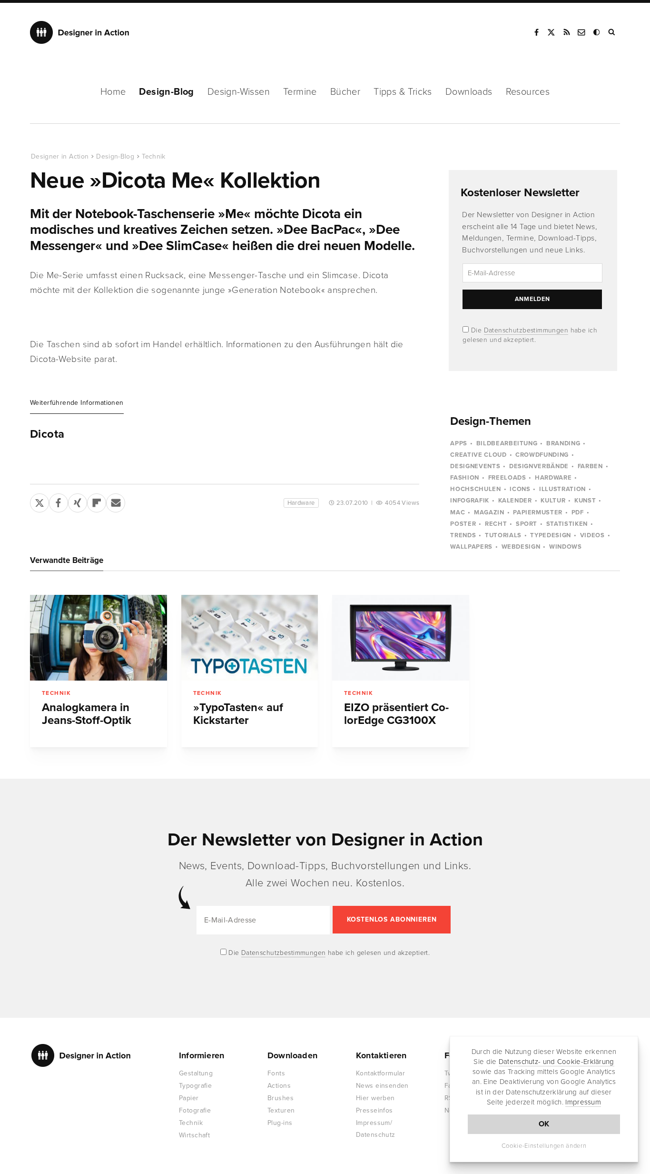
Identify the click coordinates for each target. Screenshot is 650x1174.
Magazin (489, 512)
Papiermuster (537, 512)
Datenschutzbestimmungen (526, 330)
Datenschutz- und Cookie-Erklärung (556, 1061)
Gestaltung (196, 1073)
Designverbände (539, 466)
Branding (563, 443)
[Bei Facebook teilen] (58, 501)
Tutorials (503, 535)
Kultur (553, 500)
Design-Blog (166, 92)
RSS (566, 32)
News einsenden (382, 1086)
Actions (279, 1086)
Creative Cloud (478, 455)
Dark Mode (597, 32)
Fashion (464, 478)
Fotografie (195, 1110)
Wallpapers (471, 547)
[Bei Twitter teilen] (39, 501)
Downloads (468, 92)
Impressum (583, 1102)
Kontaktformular (380, 1073)
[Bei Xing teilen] (78, 501)
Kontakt (582, 32)
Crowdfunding (542, 455)
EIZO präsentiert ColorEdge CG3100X (396, 714)
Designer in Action (79, 32)
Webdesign (521, 547)
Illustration (562, 489)
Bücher (345, 92)
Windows (565, 547)
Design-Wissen (238, 92)
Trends (463, 535)
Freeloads (507, 478)
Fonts (276, 1073)
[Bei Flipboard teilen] (97, 501)
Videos (592, 535)
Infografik (469, 500)
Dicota (47, 434)
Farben (590, 466)
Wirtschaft (194, 1135)
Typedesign (550, 535)
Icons (520, 489)
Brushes (280, 1098)
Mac (457, 512)
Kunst (585, 500)
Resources (528, 92)
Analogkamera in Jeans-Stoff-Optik (86, 714)
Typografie (195, 1086)
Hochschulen (475, 489)
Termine (300, 92)
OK (544, 1124)
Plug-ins (279, 1123)
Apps (458, 443)
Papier (189, 1098)
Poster (463, 524)
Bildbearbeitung (507, 443)
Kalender (515, 500)
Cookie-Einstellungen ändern (544, 1146)
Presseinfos (374, 1110)
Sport (526, 524)
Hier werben (375, 1098)
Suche (612, 32)
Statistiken (567, 524)
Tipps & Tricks (403, 92)
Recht (496, 524)
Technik (153, 156)
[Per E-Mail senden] (116, 501)
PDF (577, 512)
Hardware (301, 503)
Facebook (536, 32)
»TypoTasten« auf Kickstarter (238, 714)
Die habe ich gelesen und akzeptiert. (328, 953)
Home (113, 92)
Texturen (281, 1110)
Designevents (475, 466)
